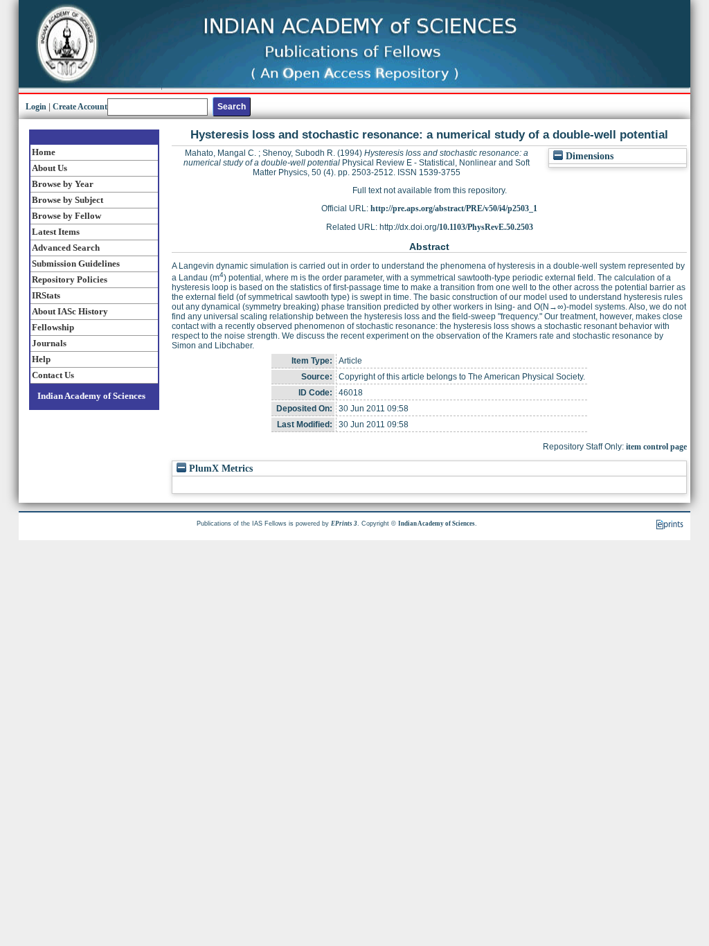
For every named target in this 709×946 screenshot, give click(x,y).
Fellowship (53, 327)
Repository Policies (69, 279)
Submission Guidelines (76, 263)
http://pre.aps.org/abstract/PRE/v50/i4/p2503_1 (453, 208)
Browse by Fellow (66, 216)
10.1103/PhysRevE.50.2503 (486, 227)
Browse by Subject (67, 200)
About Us (49, 168)
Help (41, 359)
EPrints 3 (344, 523)
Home (43, 152)
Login (36, 106)
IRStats (46, 295)
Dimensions (588, 156)
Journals (49, 343)
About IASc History (70, 311)
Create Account (80, 106)
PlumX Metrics (219, 468)
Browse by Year (62, 184)
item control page (656, 447)
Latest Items (56, 231)
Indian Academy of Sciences (91, 396)
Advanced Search (66, 247)
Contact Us (53, 375)
